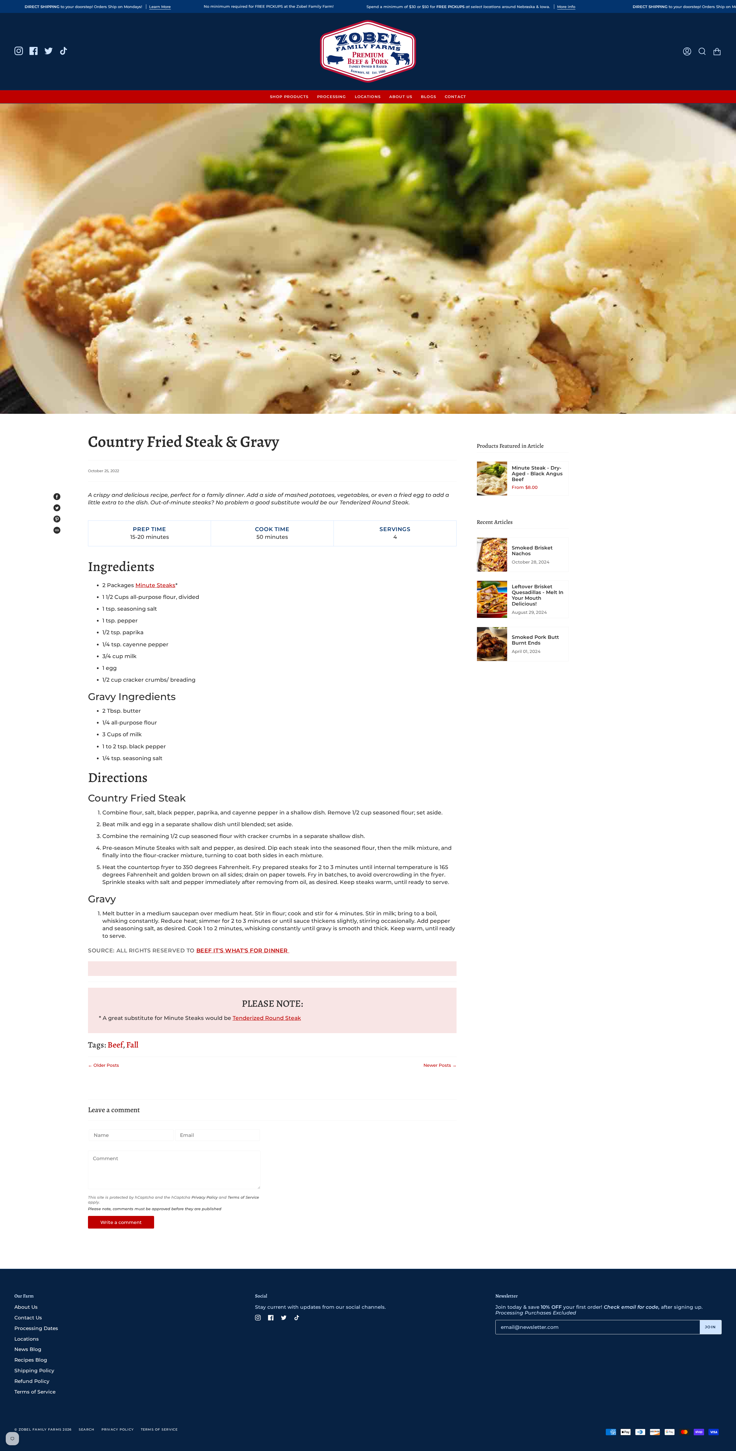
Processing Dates (36, 1328)
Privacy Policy (204, 1197)
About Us (26, 1307)
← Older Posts (103, 1065)
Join (710, 1327)
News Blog (27, 1349)
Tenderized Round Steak (267, 1018)
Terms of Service (243, 1197)
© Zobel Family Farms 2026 (43, 1429)
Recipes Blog (30, 1360)
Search (87, 1429)
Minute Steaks (155, 585)
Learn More (160, 6)
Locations (26, 1339)
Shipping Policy (34, 1370)
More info (566, 6)
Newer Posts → (440, 1065)
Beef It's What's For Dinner (243, 950)
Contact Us (28, 1318)
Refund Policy (31, 1381)
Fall (132, 1044)
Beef (115, 1044)
